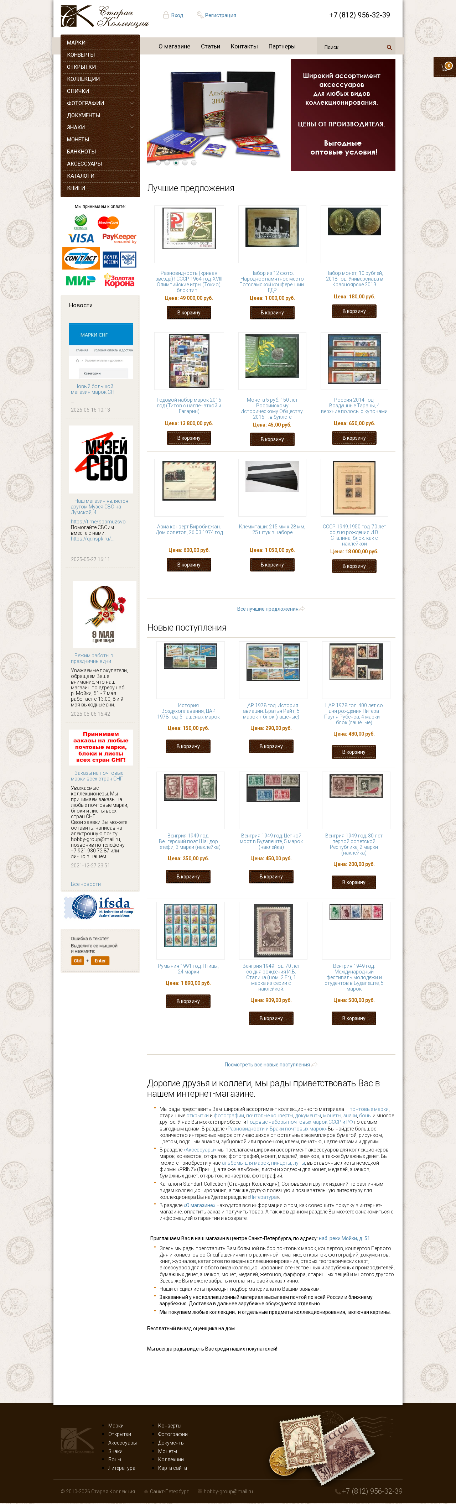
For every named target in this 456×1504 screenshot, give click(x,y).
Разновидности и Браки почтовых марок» (278, 1129)
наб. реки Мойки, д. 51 (344, 1238)
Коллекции (171, 1459)
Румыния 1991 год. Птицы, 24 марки (188, 969)
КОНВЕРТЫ (81, 55)
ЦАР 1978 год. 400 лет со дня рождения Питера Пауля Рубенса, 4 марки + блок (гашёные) (354, 714)
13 (241, 593)
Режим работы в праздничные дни (92, 658)
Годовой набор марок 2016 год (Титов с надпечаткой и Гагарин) (189, 405)
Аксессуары (122, 1443)
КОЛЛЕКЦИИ (83, 79)
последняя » (345, 593)
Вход (177, 15)
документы (308, 1115)
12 (219, 593)
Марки (116, 1426)
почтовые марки (369, 1109)
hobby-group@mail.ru (228, 1491)
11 (197, 593)
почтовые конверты (269, 1115)
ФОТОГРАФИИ (85, 103)
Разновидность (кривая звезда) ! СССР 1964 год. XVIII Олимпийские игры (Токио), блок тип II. (189, 281)
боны (365, 1115)
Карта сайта (172, 1468)
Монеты (167, 1451)
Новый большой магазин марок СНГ (94, 389)
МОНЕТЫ (78, 139)
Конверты (169, 1426)
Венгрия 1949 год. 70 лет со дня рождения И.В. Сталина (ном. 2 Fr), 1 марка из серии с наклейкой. (271, 977)
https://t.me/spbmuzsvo (98, 521)
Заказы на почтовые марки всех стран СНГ (97, 776)
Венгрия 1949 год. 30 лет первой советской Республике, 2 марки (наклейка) (354, 844)
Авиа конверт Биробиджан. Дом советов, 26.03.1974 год (189, 529)
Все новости (86, 884)
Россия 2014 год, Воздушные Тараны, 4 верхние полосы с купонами (354, 405)
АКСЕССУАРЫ (84, 164)
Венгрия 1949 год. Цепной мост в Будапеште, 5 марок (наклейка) (271, 841)
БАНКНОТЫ (81, 151)
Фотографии (173, 1434)
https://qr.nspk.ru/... (92, 539)
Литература (263, 1197)
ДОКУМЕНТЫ (83, 115)
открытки (197, 1115)
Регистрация (220, 15)
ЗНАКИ (76, 127)
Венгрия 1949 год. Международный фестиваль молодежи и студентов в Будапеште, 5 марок (354, 977)
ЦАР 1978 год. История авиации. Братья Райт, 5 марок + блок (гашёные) (271, 711)
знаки (350, 1115)
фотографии (229, 1115)
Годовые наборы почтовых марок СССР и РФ (300, 1122)
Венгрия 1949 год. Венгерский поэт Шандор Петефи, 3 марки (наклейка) (188, 841)
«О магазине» (199, 1205)
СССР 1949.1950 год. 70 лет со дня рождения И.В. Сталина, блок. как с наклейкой (354, 535)
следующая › (296, 593)
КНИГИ (76, 188)
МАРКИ (76, 43)
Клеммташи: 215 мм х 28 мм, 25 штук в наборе (272, 529)
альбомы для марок (245, 1163)
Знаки (115, 1451)
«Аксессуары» (199, 1150)
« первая (183, 587)
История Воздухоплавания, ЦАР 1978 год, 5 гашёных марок (188, 711)
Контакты (244, 46)
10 (381, 587)
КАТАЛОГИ (80, 176)
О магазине (174, 46)
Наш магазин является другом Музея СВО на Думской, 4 (99, 506)
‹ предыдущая (229, 587)
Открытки (119, 1434)
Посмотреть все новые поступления (267, 1064)
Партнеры (282, 46)
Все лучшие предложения (268, 609)
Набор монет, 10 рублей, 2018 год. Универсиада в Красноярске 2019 (354, 278)
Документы (171, 1443)
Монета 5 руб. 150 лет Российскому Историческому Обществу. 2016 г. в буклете (272, 408)
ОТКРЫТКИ (81, 67)
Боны (114, 1459)
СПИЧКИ (78, 91)
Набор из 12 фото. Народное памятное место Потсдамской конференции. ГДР (272, 281)
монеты (332, 1115)
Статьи (210, 46)
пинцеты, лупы (288, 1163)
